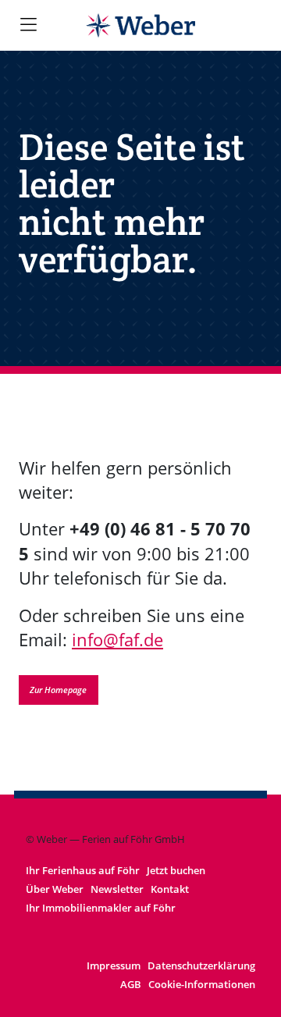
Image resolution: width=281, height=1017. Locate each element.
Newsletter (117, 889)
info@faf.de (117, 640)
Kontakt (170, 889)
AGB (130, 984)
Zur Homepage (58, 689)
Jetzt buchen (176, 870)
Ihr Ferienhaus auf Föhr (83, 870)
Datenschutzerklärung (201, 965)
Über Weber (55, 889)
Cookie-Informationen (201, 984)
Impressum (113, 965)
